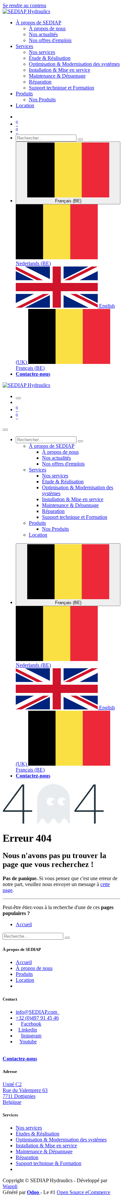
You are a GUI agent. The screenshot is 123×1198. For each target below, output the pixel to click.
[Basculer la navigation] (18, 398)
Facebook (31, 1024)
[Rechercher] (80, 139)
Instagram (31, 1035)
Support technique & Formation (48, 1163)
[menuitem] (38, 22)
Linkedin (27, 1029)
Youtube (28, 1041)
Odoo (33, 1192)
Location (25, 980)
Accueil (24, 924)
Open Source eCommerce (83, 1192)
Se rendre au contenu (24, 5)
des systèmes (61, 1139)
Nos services (29, 1128)
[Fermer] (5, 430)
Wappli (10, 1186)
